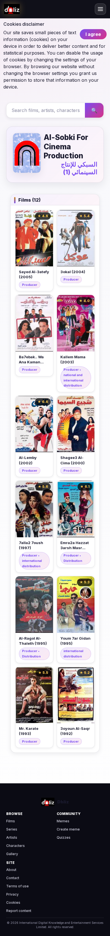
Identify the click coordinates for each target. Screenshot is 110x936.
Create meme (68, 829)
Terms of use (17, 886)
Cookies (13, 902)
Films (10, 821)
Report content (18, 911)
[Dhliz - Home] (12, 9)
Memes (63, 821)
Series (11, 829)
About (11, 870)
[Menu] (100, 9)
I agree (93, 34)
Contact (12, 878)
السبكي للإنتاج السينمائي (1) (79, 168)
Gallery (12, 854)
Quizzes (64, 837)
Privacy (12, 894)
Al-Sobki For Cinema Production (66, 146)
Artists (11, 837)
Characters (15, 846)
